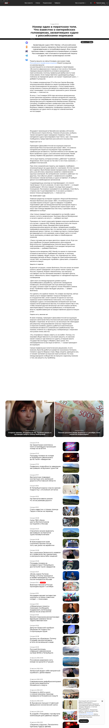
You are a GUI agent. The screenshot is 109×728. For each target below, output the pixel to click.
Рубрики (57, 3)
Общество (32, 39)
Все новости (29, 3)
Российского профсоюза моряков (43, 63)
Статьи (38, 3)
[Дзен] (87, 42)
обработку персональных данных (86, 713)
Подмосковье (47, 3)
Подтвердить (84, 721)
